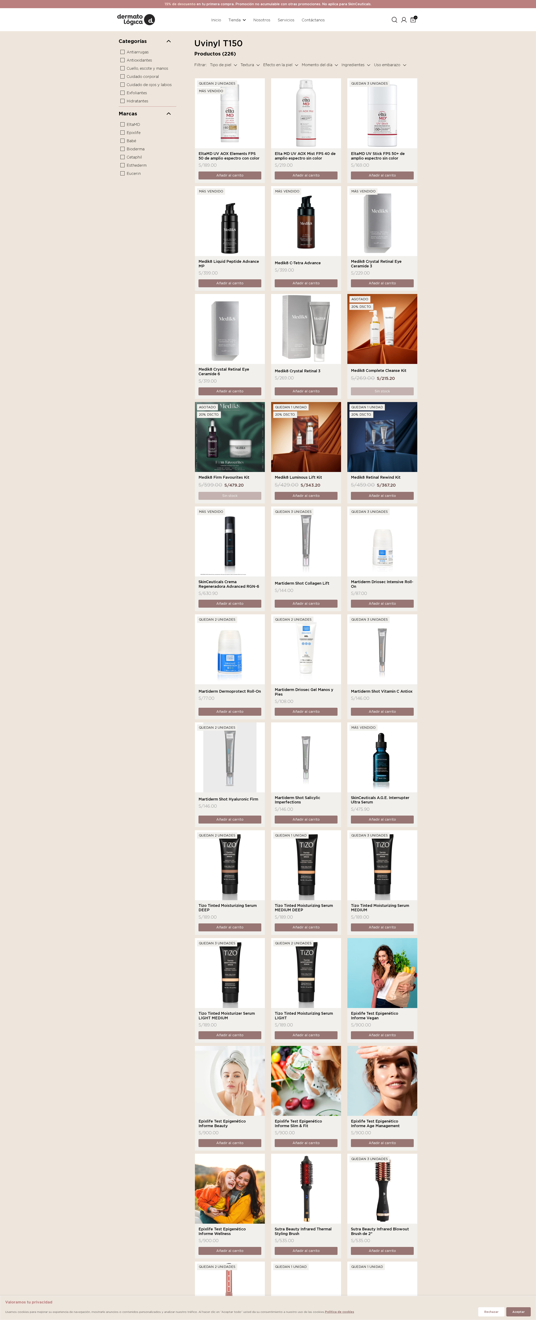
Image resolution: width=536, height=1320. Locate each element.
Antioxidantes (139, 60)
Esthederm (137, 165)
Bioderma (135, 149)
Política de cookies (339, 1312)
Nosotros (261, 20)
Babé (131, 141)
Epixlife (133, 132)
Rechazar (491, 1312)
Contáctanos (313, 20)
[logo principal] (136, 19)
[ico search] (394, 19)
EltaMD (133, 124)
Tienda (234, 20)
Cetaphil (134, 157)
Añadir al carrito (230, 175)
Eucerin (134, 173)
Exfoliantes (137, 93)
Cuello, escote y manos (147, 68)
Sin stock (382, 391)
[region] (268, 1308)
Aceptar (518, 1312)
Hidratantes (137, 101)
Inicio (216, 20)
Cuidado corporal (143, 76)
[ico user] (404, 19)
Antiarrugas (138, 52)
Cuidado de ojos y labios (149, 84)
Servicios (286, 20)
